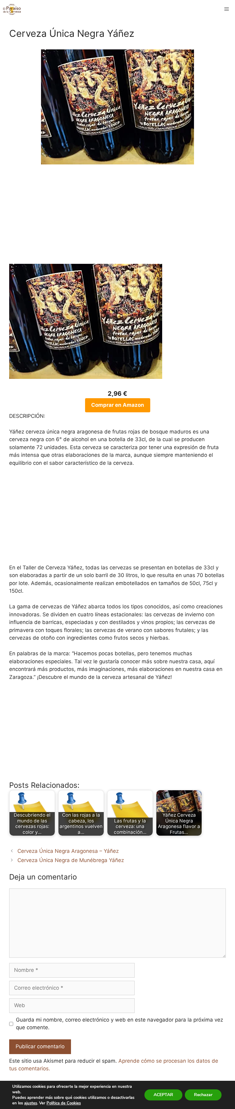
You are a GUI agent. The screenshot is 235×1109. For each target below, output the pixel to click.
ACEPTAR (163, 1095)
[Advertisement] (117, 218)
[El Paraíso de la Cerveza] (12, 9)
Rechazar (203, 1095)
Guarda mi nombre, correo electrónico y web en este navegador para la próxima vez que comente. (119, 1024)
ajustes (30, 1103)
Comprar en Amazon (117, 405)
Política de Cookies (64, 1103)
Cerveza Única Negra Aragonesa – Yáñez (68, 851)
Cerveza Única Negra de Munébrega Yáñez (70, 860)
